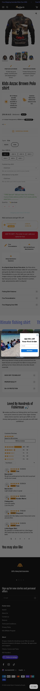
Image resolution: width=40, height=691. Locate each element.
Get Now (29, 350)
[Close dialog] (37, 335)
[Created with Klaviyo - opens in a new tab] (20, 357)
